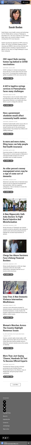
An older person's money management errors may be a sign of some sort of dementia (15, 172)
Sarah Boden (5, 67)
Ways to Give (6, 429)
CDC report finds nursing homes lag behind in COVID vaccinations (15, 62)
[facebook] (4, 401)
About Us (5, 416)
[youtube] (4, 407)
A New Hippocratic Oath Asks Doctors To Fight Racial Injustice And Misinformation (14, 218)
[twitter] (4, 404)
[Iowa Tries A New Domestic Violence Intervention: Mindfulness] (14, 287)
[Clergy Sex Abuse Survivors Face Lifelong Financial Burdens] (14, 246)
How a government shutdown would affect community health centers (14, 116)
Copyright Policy (7, 413)
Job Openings (6, 425)
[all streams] (29, 443)
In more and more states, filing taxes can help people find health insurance (15, 144)
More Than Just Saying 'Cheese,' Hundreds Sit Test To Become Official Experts (15, 358)
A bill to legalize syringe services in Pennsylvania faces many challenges (14, 89)
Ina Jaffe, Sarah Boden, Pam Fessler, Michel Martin (13, 334)
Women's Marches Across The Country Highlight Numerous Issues (14, 328)
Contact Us (5, 422)
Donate (26, 2)
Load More (15, 384)
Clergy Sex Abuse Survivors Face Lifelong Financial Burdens (15, 258)
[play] (2, 443)
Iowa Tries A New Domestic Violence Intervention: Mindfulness (15, 299)
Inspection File (6, 419)
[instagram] (4, 410)
